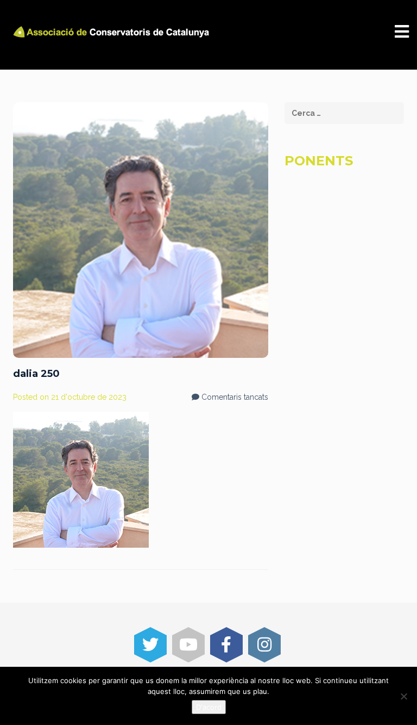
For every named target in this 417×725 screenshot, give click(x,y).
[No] (403, 696)
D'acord (209, 707)
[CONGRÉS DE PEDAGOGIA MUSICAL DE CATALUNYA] (113, 31)
